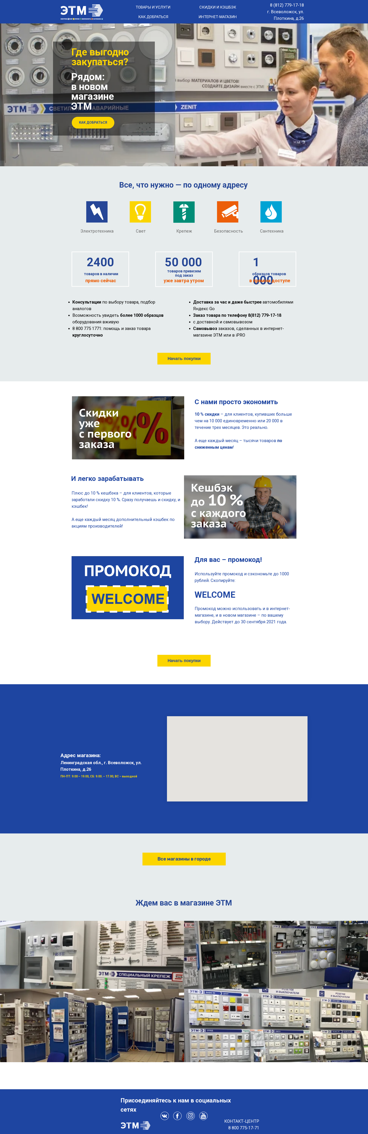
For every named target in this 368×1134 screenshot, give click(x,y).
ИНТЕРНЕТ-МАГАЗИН (217, 16)
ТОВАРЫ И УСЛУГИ (153, 7)
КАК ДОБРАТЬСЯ (153, 16)
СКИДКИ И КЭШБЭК (217, 7)
